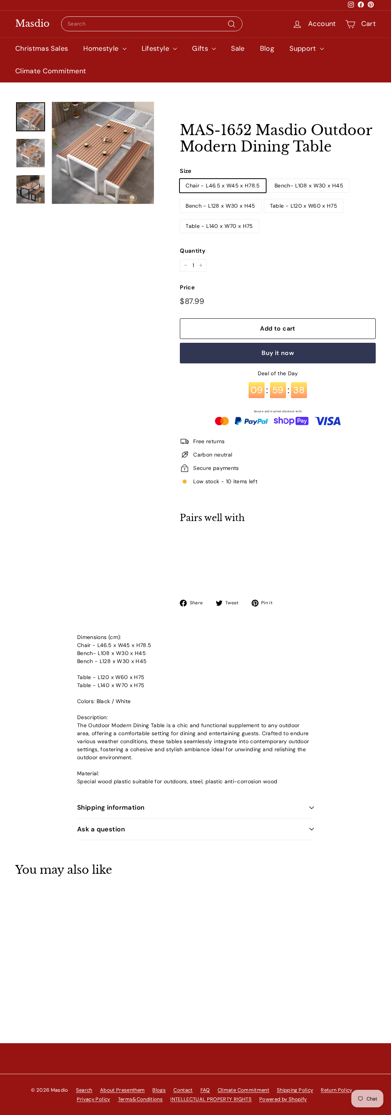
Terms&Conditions (140, 1099)
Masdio (32, 23)
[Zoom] (103, 153)
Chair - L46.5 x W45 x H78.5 (223, 185)
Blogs (159, 1090)
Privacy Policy (93, 1099)
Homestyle (102, 48)
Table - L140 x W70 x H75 (219, 226)
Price (187, 287)
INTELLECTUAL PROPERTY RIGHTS (211, 1099)
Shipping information (111, 807)
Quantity (192, 251)
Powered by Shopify (283, 1099)
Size (185, 171)
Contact (182, 1090)
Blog (267, 48)
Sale (237, 48)
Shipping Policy (295, 1090)
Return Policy (336, 1090)
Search (84, 1090)
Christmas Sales (41, 48)
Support (303, 48)
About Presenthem (122, 1090)
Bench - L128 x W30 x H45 (220, 205)
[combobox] (151, 23)
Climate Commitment (50, 71)
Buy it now (278, 353)
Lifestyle (156, 48)
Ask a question (101, 829)
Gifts (201, 48)
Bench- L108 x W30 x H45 (309, 185)
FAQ (205, 1090)
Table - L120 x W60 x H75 (303, 205)
